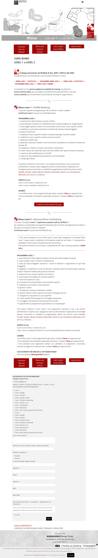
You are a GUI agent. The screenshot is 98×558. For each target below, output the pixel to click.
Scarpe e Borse (37, 172)
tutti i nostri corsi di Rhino (58, 47)
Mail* (14, 488)
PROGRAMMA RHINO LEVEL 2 (25, 84)
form (68, 341)
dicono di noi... (76, 46)
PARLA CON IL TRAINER (45, 84)
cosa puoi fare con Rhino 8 (21, 49)
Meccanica (22, 174)
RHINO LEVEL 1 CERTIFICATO (26, 81)
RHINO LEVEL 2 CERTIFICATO (73, 81)
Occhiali (28, 172)
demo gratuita (37, 354)
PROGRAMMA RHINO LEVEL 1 (50, 81)
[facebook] (57, 546)
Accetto (17, 515)
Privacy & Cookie (39, 555)
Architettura (75, 172)
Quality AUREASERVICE (23, 525)
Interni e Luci (65, 172)
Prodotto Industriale (51, 172)
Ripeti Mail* (16, 495)
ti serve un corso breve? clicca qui (49, 204)
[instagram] (59, 546)
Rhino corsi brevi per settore (40, 49)
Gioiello (21, 172)
